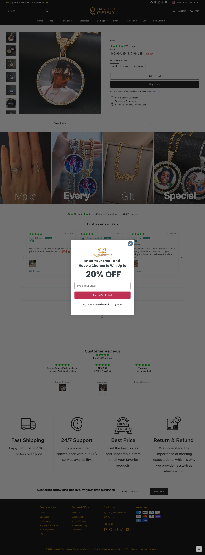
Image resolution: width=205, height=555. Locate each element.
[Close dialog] (130, 243)
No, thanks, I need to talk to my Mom (102, 304)
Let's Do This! (102, 295)
